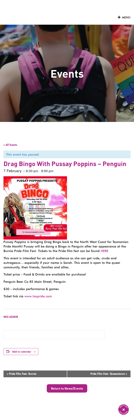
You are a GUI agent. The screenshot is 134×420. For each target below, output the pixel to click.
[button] (126, 17)
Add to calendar (21, 351)
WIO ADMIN (10, 317)
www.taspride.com (38, 296)
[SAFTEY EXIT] (123, 409)
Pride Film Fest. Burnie (21, 373)
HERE (104, 251)
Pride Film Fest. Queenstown (108, 373)
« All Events (10, 144)
